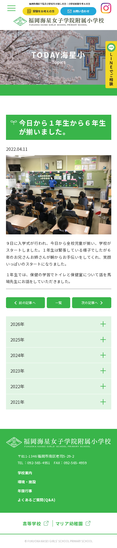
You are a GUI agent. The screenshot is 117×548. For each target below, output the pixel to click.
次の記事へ (89, 302)
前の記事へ (27, 302)
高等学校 (32, 523)
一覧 (58, 302)
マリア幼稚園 (69, 523)
